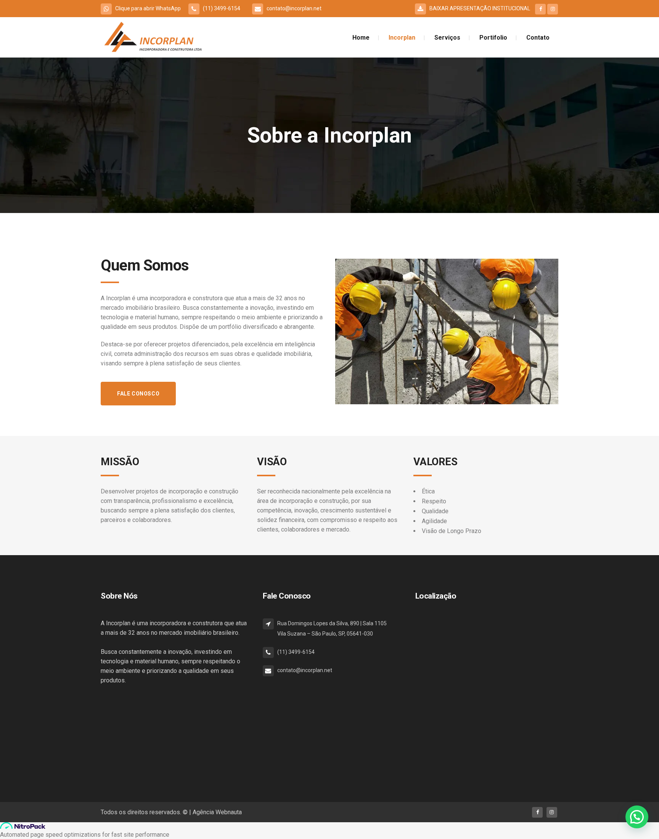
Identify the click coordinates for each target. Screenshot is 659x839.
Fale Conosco (138, 394)
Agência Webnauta (217, 812)
